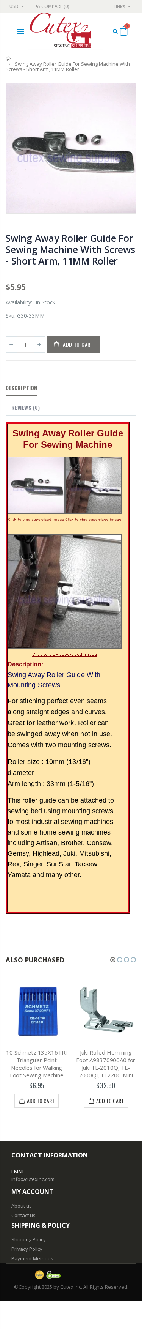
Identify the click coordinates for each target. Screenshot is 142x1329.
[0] (123, 32)
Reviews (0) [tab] (25, 407)
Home (8, 58)
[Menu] (20, 31)
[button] (112, 959)
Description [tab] (21, 388)
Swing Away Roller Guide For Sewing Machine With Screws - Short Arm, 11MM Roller (70, 249)
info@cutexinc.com (33, 1179)
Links (119, 6)
